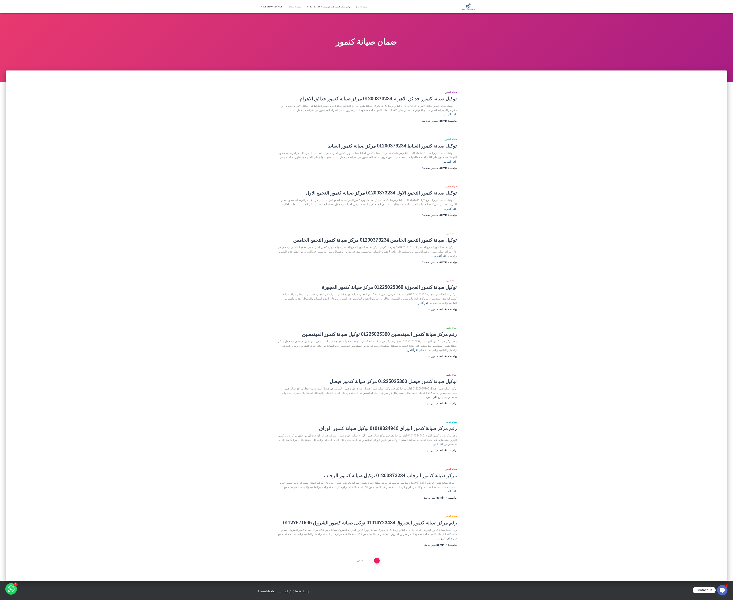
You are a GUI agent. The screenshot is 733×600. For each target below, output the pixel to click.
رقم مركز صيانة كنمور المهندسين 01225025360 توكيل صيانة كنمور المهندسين (379, 334)
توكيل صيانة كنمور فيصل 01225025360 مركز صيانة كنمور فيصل (393, 381)
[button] (11, 589)
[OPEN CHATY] (722, 590)
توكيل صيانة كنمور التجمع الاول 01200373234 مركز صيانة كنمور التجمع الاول (381, 192)
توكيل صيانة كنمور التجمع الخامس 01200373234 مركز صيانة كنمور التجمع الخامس (375, 240)
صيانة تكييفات (294, 6)
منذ (430, 120)
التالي (360, 560)
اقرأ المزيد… (449, 114)
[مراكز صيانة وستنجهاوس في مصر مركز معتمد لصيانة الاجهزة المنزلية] (468, 6)
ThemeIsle (264, 591)
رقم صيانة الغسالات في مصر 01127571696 (328, 6)
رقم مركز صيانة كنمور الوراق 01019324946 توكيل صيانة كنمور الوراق (388, 428)
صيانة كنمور (451, 92)
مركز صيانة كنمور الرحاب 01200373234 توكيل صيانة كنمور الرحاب (390, 475)
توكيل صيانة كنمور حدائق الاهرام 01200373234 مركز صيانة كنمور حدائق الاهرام (378, 98)
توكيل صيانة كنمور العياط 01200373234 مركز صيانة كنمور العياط (392, 146)
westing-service (272, 6)
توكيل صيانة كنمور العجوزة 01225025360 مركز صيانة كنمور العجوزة (389, 287)
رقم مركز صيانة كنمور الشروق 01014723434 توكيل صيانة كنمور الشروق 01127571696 (370, 522)
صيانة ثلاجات (361, 6)
